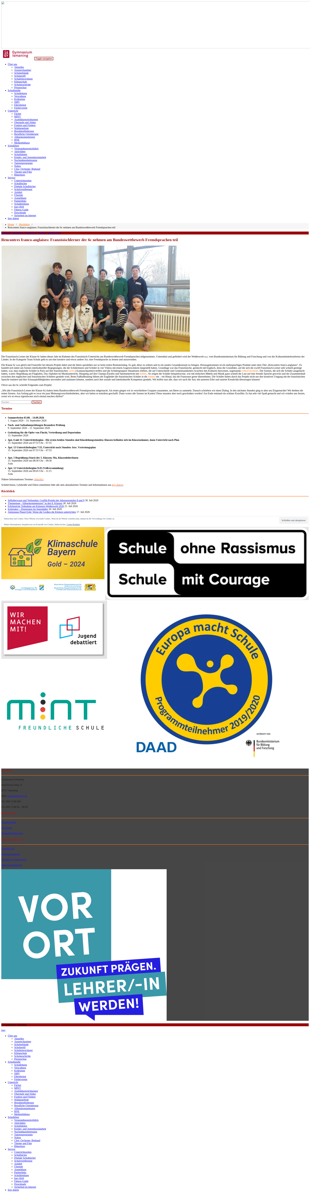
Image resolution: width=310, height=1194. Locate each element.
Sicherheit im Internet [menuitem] (25, 1187)
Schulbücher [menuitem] (20, 1155)
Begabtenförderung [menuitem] (24, 1102)
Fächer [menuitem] (17, 1085)
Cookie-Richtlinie (73, 524)
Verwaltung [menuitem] (20, 1067)
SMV (17, 102)
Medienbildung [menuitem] (22, 1114)
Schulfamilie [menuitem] (14, 1062)
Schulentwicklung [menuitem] (23, 1050)
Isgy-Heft (19, 206)
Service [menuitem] (11, 1149)
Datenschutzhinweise (12, 833)
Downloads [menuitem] (20, 1184)
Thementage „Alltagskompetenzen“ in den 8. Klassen (35, 503)
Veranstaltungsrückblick (26, 148)
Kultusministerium (10, 854)
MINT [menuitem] (17, 1088)
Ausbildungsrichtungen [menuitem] (26, 1091)
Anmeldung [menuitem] (20, 1169)
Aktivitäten (20, 151)
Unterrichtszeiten (22, 180)
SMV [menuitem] (17, 1073)
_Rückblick (24, 224)
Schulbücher (20, 183)
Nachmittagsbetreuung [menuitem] (25, 1131)
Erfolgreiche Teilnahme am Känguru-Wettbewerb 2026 (36, 506)
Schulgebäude (21, 73)
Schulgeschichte (22, 84)
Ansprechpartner (22, 70)
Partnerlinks (20, 201)
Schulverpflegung (23, 189)
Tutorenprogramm (23, 163)
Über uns (12, 64)
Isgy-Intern (13, 218)
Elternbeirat (20, 105)
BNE (17, 139)
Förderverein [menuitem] (20, 1079)
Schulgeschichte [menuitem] (22, 1056)
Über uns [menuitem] (12, 1035)
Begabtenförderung (24, 131)
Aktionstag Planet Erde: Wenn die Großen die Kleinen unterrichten (42, 512)
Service (11, 177)
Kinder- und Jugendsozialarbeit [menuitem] (30, 1128)
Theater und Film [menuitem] (23, 1143)
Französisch (31, 233)
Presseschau (20, 87)
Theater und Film (23, 171)
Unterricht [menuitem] (13, 1082)
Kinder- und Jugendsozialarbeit (30, 157)
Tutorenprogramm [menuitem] (23, 1134)
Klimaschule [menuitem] (20, 1053)
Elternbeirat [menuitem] (20, 1076)
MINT (17, 116)
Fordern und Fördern (25, 125)
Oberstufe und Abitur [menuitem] (25, 1094)
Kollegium (19, 99)
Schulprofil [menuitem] (20, 1047)
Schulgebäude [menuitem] (21, 1044)
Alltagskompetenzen (24, 137)
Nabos (17, 166)
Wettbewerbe (54, 233)
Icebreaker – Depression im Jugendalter (28, 509)
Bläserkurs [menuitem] (19, 1146)
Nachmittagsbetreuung (25, 160)
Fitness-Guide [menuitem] (21, 1181)
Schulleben (13, 145)
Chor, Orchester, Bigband (27, 169)
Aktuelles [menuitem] (19, 1038)
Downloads (20, 212)
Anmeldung (20, 198)
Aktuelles (19, 67)
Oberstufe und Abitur (25, 122)
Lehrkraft (6, 233)
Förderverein (20, 107)
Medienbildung (22, 142)
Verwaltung (20, 96)
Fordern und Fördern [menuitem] (25, 1096)
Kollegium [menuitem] (19, 1070)
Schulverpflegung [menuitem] (23, 1160)
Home (11, 224)
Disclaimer (6, 827)
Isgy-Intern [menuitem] (13, 1190)
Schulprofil (20, 75)
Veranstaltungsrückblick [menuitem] (26, 1120)
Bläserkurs (19, 174)
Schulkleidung (21, 203)
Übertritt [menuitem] (18, 1166)
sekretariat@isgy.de (17, 796)
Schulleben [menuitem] (13, 1117)
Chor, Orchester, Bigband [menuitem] (27, 1140)
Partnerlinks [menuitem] (20, 1172)
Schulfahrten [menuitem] (20, 1126)
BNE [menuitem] (17, 1111)
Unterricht (13, 110)
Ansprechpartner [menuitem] (22, 1041)
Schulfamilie (14, 90)
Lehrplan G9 (7, 848)
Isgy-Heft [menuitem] (19, 1178)
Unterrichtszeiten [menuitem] (22, 1152)
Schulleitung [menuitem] (20, 1064)
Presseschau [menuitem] (20, 1059)
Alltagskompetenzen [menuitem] (24, 1108)
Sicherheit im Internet (25, 215)
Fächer (17, 113)
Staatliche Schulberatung (13, 859)
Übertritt (18, 195)
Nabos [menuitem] (17, 1137)
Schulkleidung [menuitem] (21, 1175)
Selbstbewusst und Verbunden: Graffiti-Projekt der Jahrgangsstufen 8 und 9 (46, 500)
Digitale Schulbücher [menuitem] (25, 1158)
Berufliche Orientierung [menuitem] (26, 1105)
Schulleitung (20, 93)
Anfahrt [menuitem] (18, 1163)
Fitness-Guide (21, 209)
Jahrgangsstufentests (11, 865)
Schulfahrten (20, 154)
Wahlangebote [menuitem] (21, 1099)
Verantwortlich (8, 822)
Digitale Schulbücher (25, 186)
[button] (95, 298)
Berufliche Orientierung (26, 134)
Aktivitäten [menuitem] (20, 1123)
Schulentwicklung (23, 78)
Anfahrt (18, 192)
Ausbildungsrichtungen (26, 119)
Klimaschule (20, 81)
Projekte (42, 233)
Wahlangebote (21, 128)
